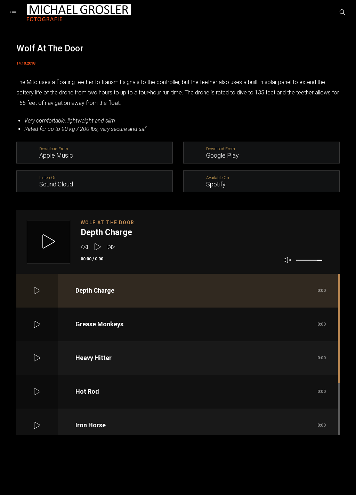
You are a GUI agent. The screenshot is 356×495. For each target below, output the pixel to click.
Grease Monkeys (200, 324)
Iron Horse (200, 425)
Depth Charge (200, 290)
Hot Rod (200, 391)
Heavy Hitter (200, 357)
